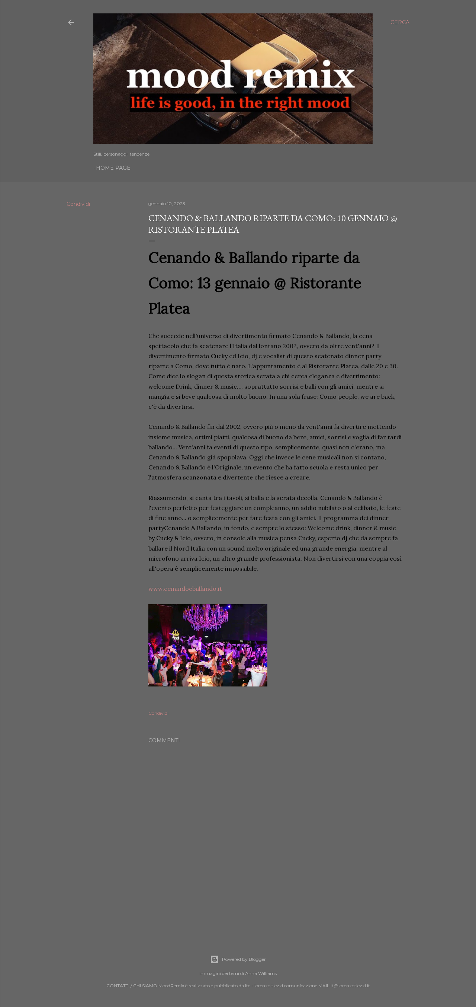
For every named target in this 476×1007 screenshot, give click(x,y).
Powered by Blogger (244, 959)
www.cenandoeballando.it (185, 588)
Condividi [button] (78, 204)
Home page (113, 168)
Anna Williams (261, 973)
